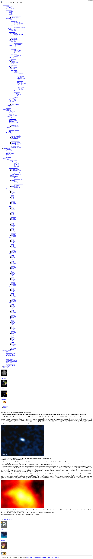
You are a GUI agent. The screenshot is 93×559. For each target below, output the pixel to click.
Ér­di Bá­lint (19, 88)
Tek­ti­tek (7, 155)
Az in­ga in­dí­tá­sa (17, 55)
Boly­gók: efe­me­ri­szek (10, 365)
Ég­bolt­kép (3, 540)
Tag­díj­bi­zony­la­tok (15, 146)
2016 (10, 318)
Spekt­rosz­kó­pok (12, 119)
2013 (10, 269)
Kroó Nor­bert (20, 73)
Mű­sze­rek (13, 25)
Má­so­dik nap (17, 92)
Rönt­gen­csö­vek (14, 125)
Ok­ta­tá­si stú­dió (17, 94)
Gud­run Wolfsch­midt (21, 83)
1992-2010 (11, 14)
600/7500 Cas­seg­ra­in (18, 23)
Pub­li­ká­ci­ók (8, 108)
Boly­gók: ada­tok (9, 359)
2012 (10, 253)
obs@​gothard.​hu (29, 557)
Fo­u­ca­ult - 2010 (12, 45)
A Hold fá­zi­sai (9, 358)
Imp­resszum (56, 557)
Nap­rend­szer (11, 171)
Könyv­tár (8, 127)
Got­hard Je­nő (9, 110)
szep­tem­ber (13, 201)
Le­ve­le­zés (8, 128)
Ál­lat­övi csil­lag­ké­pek (10, 353)
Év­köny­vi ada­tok (7, 350)
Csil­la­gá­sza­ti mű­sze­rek (16, 139)
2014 (10, 286)
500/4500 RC (17, 22)
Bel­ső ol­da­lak (6, 366)
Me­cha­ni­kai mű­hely (15, 141)
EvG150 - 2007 (12, 68)
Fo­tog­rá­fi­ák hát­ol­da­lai (16, 147)
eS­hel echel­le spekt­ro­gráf (19, 27)
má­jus (12, 196)
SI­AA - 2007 (11, 66)
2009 (10, 206)
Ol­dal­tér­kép (50, 557)
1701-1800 (16, 164)
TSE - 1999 (11, 101)
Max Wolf (11, 131)
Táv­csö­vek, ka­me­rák (13, 117)
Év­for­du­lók (13, 61)
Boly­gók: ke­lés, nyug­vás (11, 360)
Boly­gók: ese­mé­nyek (10, 364)
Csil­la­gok (13, 180)
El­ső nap (16, 90)
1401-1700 (16, 163)
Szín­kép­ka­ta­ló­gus (18, 179)
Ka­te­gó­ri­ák (11, 133)
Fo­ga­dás (16, 97)
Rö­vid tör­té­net (9, 10)
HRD (15, 181)
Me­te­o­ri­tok (8, 149)
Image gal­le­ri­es (14, 39)
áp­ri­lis (12, 195)
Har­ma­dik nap (17, 95)
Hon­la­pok (13, 63)
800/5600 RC (17, 24)
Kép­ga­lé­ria (13, 30)
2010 (10, 222)
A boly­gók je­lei (9, 354)
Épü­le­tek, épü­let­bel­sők (16, 136)
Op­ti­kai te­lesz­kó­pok (15, 169)
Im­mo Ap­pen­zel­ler (21, 77)
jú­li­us (12, 198)
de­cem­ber (13, 204)
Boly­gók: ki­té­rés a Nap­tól (11, 361)
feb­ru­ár (13, 192)
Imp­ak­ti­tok (8, 154)
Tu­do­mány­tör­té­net (15, 17)
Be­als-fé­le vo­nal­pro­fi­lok (19, 182)
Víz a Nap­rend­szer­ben (16, 174)
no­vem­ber (13, 203)
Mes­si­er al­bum (17, 187)
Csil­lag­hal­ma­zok (15, 186)
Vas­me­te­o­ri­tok (9, 152)
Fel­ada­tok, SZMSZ (10, 8)
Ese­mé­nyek (8, 28)
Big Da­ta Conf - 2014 (13, 37)
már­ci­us (13, 193)
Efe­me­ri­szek (3, 399)
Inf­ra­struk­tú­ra (9, 18)
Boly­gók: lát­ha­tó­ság (10, 362)
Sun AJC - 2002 (12, 99)
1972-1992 (11, 13)
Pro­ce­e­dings (14, 38)
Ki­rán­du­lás (16, 93)
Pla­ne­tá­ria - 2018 (12, 29)
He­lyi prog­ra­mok (15, 62)
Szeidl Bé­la (19, 79)
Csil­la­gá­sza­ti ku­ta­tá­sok (16, 16)
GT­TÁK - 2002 (12, 100)
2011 (10, 237)
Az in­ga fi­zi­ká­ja (14, 46)
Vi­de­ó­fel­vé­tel (14, 48)
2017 (10, 334)
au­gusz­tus (13, 199)
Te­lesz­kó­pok (14, 21)
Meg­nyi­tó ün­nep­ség (18, 43)
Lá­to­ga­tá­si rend (6, 367)
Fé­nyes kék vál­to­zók (18, 184)
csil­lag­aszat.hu (4, 550)
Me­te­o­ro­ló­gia (11, 121)
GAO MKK (6, 5)
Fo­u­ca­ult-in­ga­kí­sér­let (18, 34)
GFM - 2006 (11, 98)
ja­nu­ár (12, 191)
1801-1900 (16, 165)
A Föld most (3, 388)
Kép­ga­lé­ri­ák (14, 33)
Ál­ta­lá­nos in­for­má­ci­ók (11, 355)
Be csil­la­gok (16, 185)
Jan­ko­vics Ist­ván (17, 50)
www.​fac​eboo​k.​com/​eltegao (40, 557)
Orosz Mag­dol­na (20, 76)
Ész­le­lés (10, 19)
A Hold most (3, 378)
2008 (10, 190)
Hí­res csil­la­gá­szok (15, 161)
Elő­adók (16, 56)
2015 (10, 302)
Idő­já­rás (2, 529)
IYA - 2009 (11, 60)
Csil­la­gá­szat (5, 158)
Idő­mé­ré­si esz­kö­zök (13, 120)
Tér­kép (10, 7)
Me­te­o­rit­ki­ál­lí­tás (6, 148)
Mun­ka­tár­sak (9, 106)
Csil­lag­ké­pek (9, 351)
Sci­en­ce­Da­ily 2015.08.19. (8, 519)
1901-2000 (16, 166)
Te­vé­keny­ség (11, 114)
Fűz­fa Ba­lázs (17, 52)
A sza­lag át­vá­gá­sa (18, 44)
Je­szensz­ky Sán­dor (21, 78)
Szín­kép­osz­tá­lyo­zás (18, 177)
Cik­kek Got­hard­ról (13, 115)
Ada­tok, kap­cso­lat (10, 6)
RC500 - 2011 (12, 40)
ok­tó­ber (13, 202)
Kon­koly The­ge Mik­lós (14, 130)
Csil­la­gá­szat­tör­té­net (13, 160)
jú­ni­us (12, 197)
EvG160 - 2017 (12, 32)
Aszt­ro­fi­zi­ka (11, 175)
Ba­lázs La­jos (19, 82)
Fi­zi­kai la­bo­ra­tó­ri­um (15, 144)
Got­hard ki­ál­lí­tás (6, 109)
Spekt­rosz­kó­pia (14, 176)
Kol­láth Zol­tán (20, 89)
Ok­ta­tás (7, 159)
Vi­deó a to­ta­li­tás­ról (15, 104)
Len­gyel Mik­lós (20, 86)
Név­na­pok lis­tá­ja (9, 356)
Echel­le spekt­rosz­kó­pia (16, 170)
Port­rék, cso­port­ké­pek (16, 135)
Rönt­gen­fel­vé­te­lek (15, 126)
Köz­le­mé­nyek (9, 105)
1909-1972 (11, 12)
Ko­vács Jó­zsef (17, 51)
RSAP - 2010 (12, 57)
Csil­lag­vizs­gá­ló (12, 111)
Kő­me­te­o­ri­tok (9, 150)
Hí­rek (7, 188)
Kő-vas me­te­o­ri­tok (10, 153)
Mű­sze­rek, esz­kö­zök (13, 168)
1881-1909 (11, 11)
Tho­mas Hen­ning (20, 87)
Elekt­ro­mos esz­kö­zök (13, 122)
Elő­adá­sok (13, 49)
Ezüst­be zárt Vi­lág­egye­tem (20, 35)
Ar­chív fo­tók (9, 132)
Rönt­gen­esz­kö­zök (12, 124)
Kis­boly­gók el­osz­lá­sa (16, 173)
